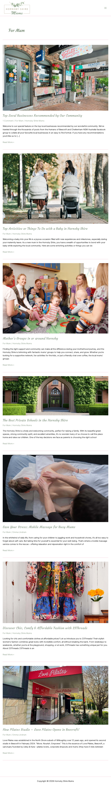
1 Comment (8, 121)
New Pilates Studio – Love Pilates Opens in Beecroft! (41, 730)
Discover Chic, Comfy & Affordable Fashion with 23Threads (45, 628)
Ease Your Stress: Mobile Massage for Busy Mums (39, 527)
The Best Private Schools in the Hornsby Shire (35, 420)
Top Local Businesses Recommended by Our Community (42, 116)
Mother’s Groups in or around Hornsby (30, 338)
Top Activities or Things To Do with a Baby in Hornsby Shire (45, 229)
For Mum (19, 121)
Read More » (8, 142)
